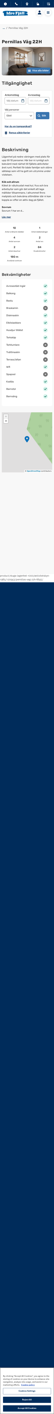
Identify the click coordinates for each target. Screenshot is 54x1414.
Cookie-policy (28, 1385)
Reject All (27, 1400)
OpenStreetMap (33, 471)
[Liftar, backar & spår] (37, 4)
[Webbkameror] (27, 4)
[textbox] (27, 184)
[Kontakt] (16, 4)
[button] (27, 439)
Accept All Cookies (27, 1408)
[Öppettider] (5, 4)
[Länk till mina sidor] (39, 12)
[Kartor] (48, 4)
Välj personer (12, 109)
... (4, 28)
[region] (27, 1391)
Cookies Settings (27, 1391)
